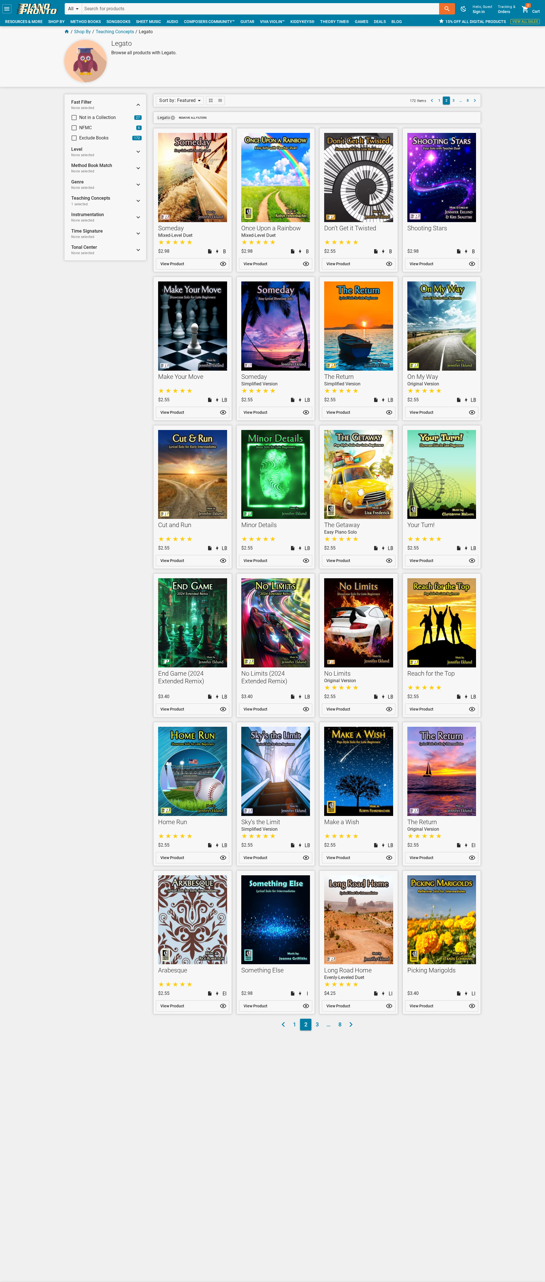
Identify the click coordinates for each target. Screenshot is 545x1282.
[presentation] (172, 117)
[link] (37, 9)
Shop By (82, 31)
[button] (6, 8)
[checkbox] (100, 117)
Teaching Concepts (115, 31)
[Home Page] (66, 31)
